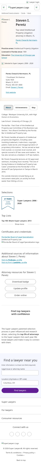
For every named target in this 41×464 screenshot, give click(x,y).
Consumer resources (12, 418)
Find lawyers (20, 390)
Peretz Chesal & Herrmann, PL (26, 41)
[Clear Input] (36, 372)
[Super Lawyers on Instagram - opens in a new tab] (17, 434)
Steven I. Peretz (17, 87)
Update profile (20, 288)
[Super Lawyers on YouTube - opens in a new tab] (23, 434)
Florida (23, 13)
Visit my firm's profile (14, 262)
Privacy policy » (29, 452)
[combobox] (20, 372)
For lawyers (7, 410)
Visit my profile (12, 260)
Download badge (20, 281)
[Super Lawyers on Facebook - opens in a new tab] (12, 434)
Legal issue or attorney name (13, 369)
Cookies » (20, 455)
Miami (29, 13)
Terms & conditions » (14, 452)
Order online (20, 295)
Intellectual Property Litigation (10, 13)
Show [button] (19, 224)
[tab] (8, 107)
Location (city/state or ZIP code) (14, 379)
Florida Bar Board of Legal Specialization (18, 237)
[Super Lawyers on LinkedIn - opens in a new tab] (29, 434)
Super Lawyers (9, 401)
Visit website (11, 92)
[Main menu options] (4, 7)
